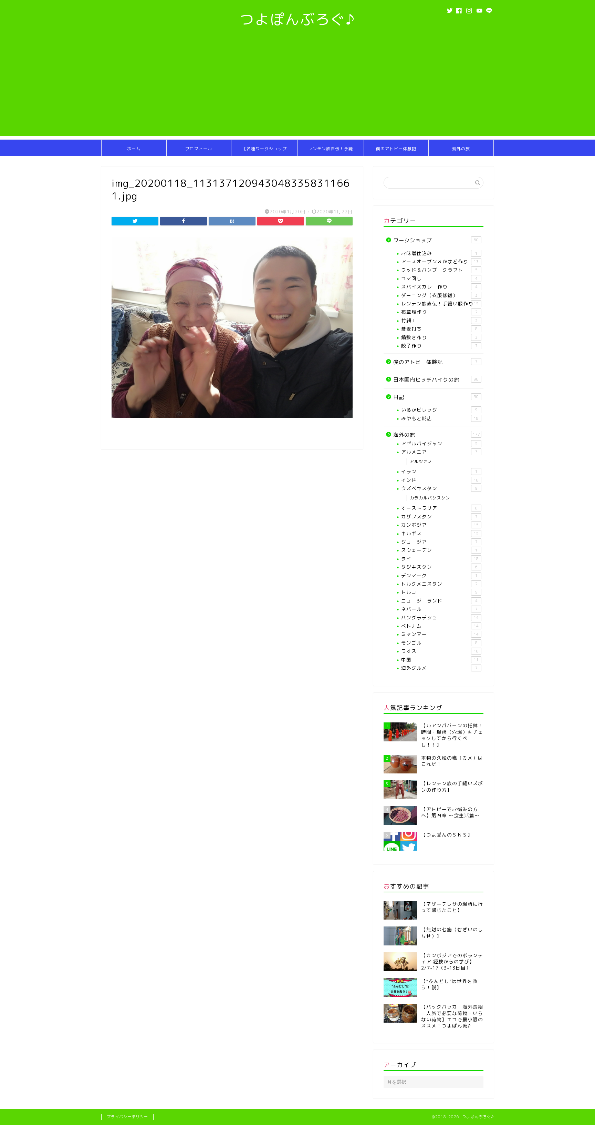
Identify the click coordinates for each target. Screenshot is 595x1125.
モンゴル (439, 642)
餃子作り (439, 345)
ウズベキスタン (439, 488)
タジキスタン (439, 567)
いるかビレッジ (439, 409)
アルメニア (439, 451)
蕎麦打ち (439, 328)
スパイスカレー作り (439, 286)
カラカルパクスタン (430, 498)
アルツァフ (421, 461)
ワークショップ (436, 240)
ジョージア (439, 541)
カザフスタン (439, 516)
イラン (439, 471)
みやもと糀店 (440, 418)
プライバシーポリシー (127, 1116)
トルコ (439, 592)
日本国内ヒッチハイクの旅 (436, 379)
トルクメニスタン (439, 583)
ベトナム (440, 625)
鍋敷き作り (439, 337)
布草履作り (439, 311)
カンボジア (440, 524)
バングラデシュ (440, 617)
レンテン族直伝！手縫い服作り (330, 151)
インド (440, 480)
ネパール (439, 609)
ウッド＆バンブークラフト (439, 269)
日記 (436, 397)
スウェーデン (439, 550)
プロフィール (198, 148)
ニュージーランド (439, 600)
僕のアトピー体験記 (396, 148)
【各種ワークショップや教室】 (264, 151)
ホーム (133, 148)
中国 (440, 659)
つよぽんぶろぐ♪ (298, 19)
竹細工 (439, 320)
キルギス (440, 533)
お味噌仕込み (439, 253)
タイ (440, 558)
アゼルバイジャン (439, 443)
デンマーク (439, 575)
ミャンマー (440, 634)
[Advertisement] (297, 88)
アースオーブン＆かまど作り (440, 261)
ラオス (440, 651)
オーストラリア (439, 508)
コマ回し (439, 278)
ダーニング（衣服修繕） (439, 295)
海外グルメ (439, 668)
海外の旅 (461, 148)
